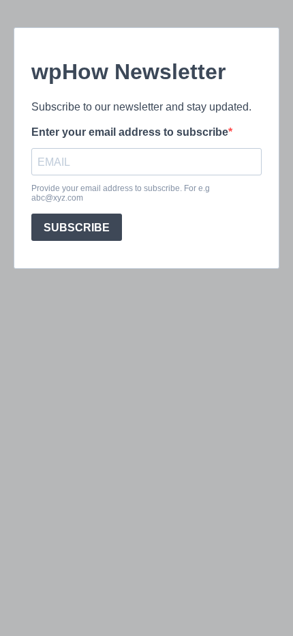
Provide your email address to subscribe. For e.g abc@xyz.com (120, 193)
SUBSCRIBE (77, 227)
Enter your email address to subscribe (129, 132)
